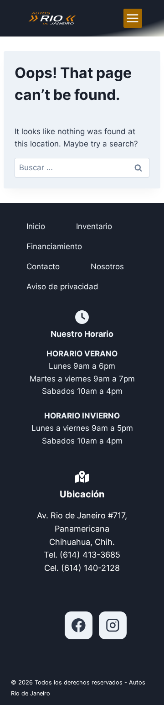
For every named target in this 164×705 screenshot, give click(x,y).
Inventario (94, 226)
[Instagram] (113, 625)
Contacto (43, 266)
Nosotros (107, 266)
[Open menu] (132, 18)
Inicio (35, 226)
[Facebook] (78, 625)
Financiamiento (54, 246)
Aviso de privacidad (62, 286)
